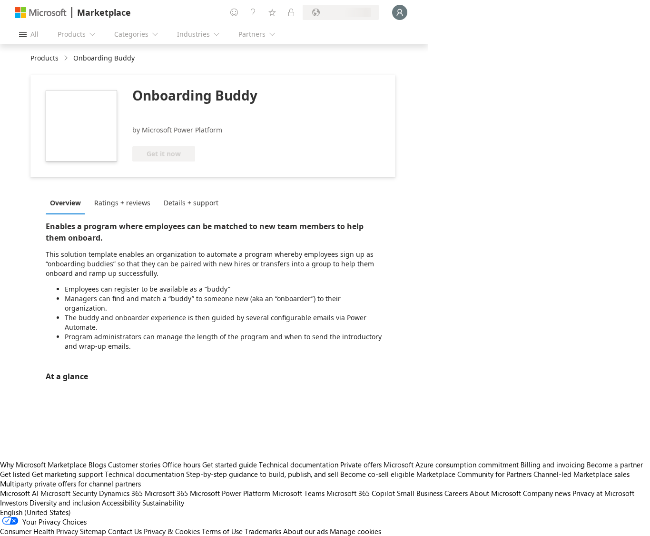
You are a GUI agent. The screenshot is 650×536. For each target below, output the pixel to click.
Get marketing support (67, 474)
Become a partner (615, 464)
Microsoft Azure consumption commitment (452, 464)
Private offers (361, 464)
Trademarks (263, 531)
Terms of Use (222, 531)
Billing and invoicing (553, 464)
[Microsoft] (41, 12)
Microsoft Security (68, 493)
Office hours (181, 464)
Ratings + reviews (122, 202)
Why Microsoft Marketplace (43, 464)
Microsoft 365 (166, 493)
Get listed (15, 474)
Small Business (420, 493)
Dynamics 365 (121, 493)
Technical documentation (298, 464)
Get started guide (229, 464)
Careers (456, 493)
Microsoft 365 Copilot (360, 493)
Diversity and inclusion (65, 502)
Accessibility (121, 502)
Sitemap (93, 531)
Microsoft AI (19, 493)
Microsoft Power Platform (230, 493)
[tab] (68, 202)
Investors (14, 502)
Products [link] (44, 57)
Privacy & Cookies (172, 531)
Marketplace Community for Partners (474, 474)
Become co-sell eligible (377, 474)
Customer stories (134, 464)
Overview (65, 202)
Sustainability (163, 502)
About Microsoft (495, 493)
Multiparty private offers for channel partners (70, 483)
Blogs (97, 464)
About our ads (305, 531)
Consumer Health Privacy (39, 531)
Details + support (191, 202)
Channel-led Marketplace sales (581, 474)
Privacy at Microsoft (603, 493)
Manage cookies (355, 531)
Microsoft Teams (298, 493)
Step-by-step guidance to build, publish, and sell (262, 474)
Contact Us (125, 531)
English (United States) (35, 512)
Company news (547, 493)
